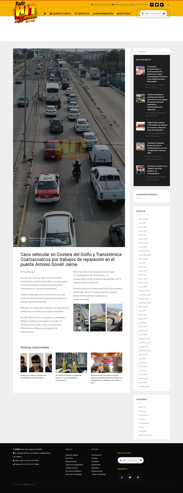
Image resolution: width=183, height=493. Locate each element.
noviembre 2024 (145, 295)
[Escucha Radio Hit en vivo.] (153, 13)
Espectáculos (143, 415)
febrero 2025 (143, 283)
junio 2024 (142, 315)
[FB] (152, 5)
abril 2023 (142, 370)
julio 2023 (142, 358)
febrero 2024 (143, 330)
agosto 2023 (143, 354)
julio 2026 (142, 223)
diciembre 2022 (144, 386)
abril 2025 (142, 275)
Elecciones (142, 411)
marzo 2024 (143, 326)
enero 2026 (143, 247)
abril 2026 (142, 235)
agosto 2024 (143, 307)
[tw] (157, 5)
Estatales (142, 419)
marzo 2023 (143, 374)
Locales (57, 240)
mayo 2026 (143, 231)
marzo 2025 (143, 279)
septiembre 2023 (145, 350)
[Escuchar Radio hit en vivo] (131, 460)
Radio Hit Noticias (145, 435)
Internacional (143, 423)
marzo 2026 (143, 239)
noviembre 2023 (145, 342)
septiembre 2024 (145, 303)
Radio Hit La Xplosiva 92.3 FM (41, 238)
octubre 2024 (143, 299)
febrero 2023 (143, 378)
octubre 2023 (143, 346)
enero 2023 (143, 382)
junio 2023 (142, 362)
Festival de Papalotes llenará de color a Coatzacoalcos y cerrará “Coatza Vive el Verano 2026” (157, 148)
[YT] (162, 5)
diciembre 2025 (144, 251)
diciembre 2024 (144, 291)
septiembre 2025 (145, 255)
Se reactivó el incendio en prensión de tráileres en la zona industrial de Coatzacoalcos (69, 378)
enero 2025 (143, 287)
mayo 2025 (143, 271)
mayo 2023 (143, 366)
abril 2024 (142, 322)
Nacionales (143, 431)
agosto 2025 (143, 259)
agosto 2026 (143, 219)
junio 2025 (142, 267)
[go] (164, 51)
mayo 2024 (143, 318)
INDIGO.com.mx (29, 484)
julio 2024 (142, 311)
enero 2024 (143, 334)
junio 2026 (142, 227)
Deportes (142, 407)
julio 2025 (142, 263)
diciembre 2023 (144, 338)
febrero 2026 (143, 243)
